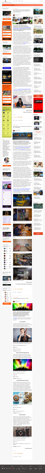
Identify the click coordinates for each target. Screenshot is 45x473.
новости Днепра (20, 120)
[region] (7, 66)
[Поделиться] (29, 15)
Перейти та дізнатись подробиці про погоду (7, 68)
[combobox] (4, 65)
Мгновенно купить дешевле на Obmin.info (38, 111)
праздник (20, 456)
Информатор (23, 149)
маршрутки (14, 292)
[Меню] (10, 1)
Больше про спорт (38, 233)
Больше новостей (38, 96)
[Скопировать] (31, 15)
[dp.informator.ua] (5, 1)
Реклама (23, 468)
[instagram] (4, 468)
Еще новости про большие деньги (6, 303)
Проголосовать (7, 104)
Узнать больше (7, 82)
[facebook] (2, 468)
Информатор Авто (40, 468)
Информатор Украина (30, 468)
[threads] (13, 468)
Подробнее (6, 165)
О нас (16, 468)
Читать (7, 241)
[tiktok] (9, 468)
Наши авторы (19, 468)
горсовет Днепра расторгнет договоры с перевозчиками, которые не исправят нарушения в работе (22, 189)
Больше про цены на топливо (7, 206)
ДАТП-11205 (17, 148)
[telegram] (6, 468)
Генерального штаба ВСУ (8, 136)
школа (16, 120)
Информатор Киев (36, 468)
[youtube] (11, 468)
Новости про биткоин (7, 224)
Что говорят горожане (7, 53)
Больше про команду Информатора (38, 132)
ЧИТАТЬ (7, 284)
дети (13, 120)
